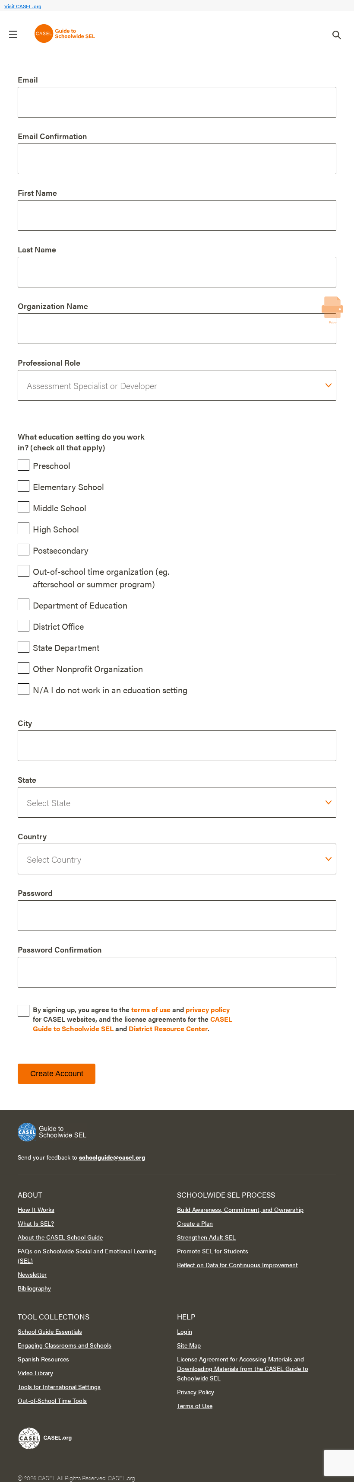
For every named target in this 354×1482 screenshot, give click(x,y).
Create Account (56, 1073)
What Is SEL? (36, 1223)
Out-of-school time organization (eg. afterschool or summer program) (101, 577)
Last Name (37, 249)
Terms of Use (194, 1405)
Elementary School (68, 486)
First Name (37, 192)
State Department (66, 647)
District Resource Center (168, 1028)
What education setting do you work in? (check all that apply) (81, 442)
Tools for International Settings (59, 1386)
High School (56, 529)
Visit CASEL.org (22, 6)
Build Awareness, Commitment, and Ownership (240, 1209)
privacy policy (208, 1009)
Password (35, 892)
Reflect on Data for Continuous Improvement (237, 1264)
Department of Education (80, 605)
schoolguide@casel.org (112, 1157)
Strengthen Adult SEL (206, 1237)
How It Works (36, 1209)
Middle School (59, 507)
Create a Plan (195, 1223)
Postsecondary (60, 550)
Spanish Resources (43, 1359)
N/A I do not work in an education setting (110, 689)
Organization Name (53, 305)
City (25, 722)
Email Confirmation (52, 136)
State (27, 779)
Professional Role (49, 362)
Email (28, 79)
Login (184, 1331)
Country (32, 836)
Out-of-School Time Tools (52, 1400)
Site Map (189, 1345)
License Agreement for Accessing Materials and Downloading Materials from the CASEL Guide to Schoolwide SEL (242, 1368)
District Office (58, 626)
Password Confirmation (60, 949)
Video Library (35, 1372)
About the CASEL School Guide (60, 1237)
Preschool (51, 465)
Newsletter (32, 1274)
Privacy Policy (195, 1391)
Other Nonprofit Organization (88, 668)
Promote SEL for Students (212, 1250)
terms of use (151, 1009)
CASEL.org (121, 1477)
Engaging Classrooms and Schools (64, 1345)
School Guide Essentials (50, 1331)
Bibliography (34, 1288)
